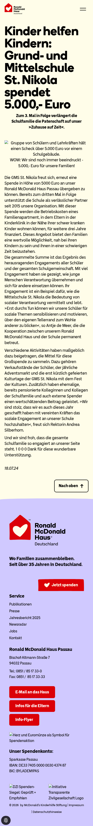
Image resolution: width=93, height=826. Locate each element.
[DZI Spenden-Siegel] (27, 798)
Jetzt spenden (65, 584)
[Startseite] (15, 9)
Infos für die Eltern (32, 705)
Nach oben (68, 485)
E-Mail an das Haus (32, 692)
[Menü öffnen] (82, 9)
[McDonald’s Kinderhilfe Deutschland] (37, 544)
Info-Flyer (24, 719)
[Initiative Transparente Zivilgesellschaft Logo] (66, 798)
